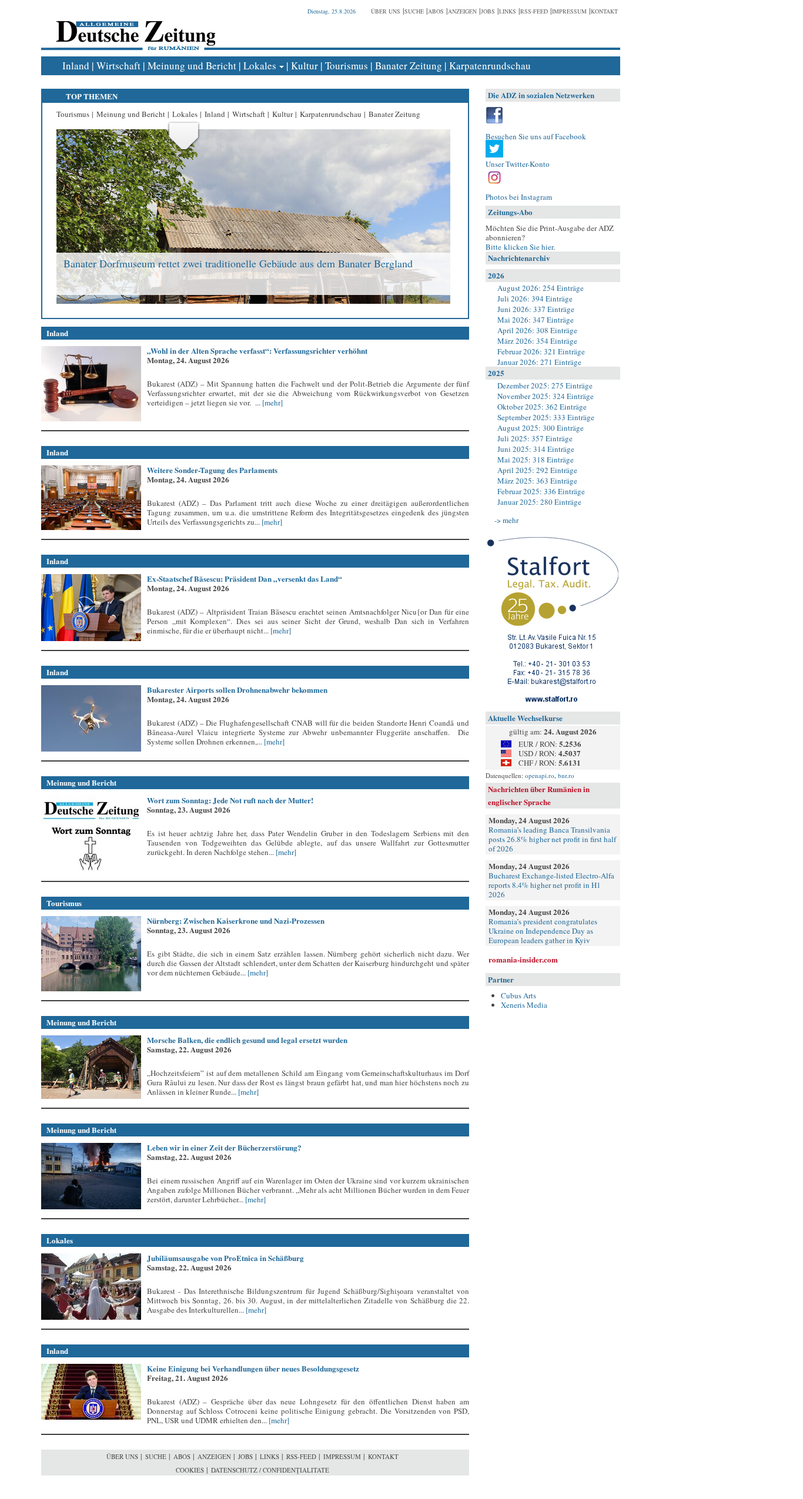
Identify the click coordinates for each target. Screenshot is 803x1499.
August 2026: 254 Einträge (540, 288)
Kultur (304, 65)
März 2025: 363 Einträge (537, 480)
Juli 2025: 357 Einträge (535, 438)
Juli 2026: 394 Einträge (535, 298)
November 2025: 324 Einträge (545, 396)
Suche (414, 11)
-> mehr (506, 520)
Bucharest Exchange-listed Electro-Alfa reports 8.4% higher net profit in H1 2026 (551, 885)
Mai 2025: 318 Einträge (535, 459)
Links (507, 11)
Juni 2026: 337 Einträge (535, 309)
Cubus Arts (518, 995)
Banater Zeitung (408, 65)
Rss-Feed (534, 11)
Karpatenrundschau (490, 65)
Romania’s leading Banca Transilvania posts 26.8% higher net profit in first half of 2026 (552, 839)
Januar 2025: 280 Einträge (539, 502)
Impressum (569, 11)
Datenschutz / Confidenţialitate (270, 1470)
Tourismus (346, 65)
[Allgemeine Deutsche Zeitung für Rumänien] (134, 27)
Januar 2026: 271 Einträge (539, 362)
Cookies (190, 1470)
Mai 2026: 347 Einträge (535, 319)
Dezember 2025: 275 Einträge (545, 385)
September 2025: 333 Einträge (545, 417)
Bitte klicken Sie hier (519, 247)
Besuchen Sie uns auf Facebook (536, 136)
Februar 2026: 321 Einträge (541, 351)
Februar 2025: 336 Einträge (541, 491)
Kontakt (604, 11)
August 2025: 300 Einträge (540, 427)
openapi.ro (539, 775)
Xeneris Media (524, 1005)
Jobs (488, 11)
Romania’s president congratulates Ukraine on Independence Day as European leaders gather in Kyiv (543, 930)
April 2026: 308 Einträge (537, 330)
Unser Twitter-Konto (518, 164)
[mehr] (271, 402)
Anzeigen (462, 11)
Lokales (259, 65)
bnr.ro (566, 775)
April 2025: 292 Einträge (537, 470)
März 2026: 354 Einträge (537, 341)
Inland (75, 65)
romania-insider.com (523, 959)
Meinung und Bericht (192, 65)
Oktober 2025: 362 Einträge (542, 406)
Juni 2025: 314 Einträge (535, 449)
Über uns (385, 11)
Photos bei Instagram (519, 197)
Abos (436, 11)
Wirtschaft (118, 65)
